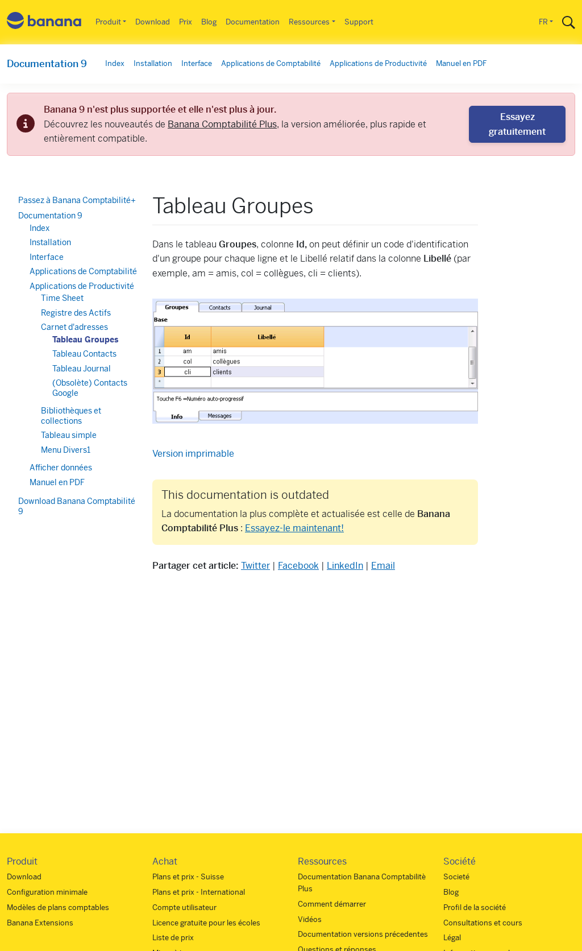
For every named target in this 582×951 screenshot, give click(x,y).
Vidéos (310, 919)
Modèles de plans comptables (58, 907)
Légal (452, 937)
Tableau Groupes (85, 339)
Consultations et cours (482, 923)
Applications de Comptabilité (271, 63)
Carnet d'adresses (74, 327)
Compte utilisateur (184, 907)
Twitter (255, 566)
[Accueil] (44, 22)
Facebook (298, 566)
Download (152, 22)
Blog (209, 22)
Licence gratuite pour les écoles (206, 923)
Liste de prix (173, 937)
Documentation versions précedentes (363, 934)
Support (358, 22)
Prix (185, 22)
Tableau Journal (81, 368)
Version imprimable (193, 454)
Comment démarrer (332, 904)
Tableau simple (69, 435)
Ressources (309, 22)
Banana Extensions (40, 923)
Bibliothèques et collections (71, 416)
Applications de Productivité (378, 63)
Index (114, 63)
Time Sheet (62, 298)
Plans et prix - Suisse (188, 877)
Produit (108, 22)
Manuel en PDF (461, 63)
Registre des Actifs (76, 313)
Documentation (253, 22)
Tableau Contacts (84, 354)
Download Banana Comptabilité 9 (76, 506)
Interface (196, 63)
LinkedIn (345, 566)
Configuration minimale (47, 892)
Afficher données (61, 467)
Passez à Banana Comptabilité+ (77, 200)
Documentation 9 (47, 63)
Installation (153, 63)
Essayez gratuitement (517, 124)
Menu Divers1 (65, 450)
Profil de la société (474, 907)
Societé (456, 877)
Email (383, 566)
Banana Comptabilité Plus (222, 124)
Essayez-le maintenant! (294, 528)
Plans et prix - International (198, 892)
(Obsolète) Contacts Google (89, 388)
